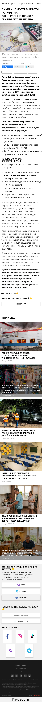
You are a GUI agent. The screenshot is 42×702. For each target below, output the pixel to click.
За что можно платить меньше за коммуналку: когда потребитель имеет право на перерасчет (19, 553)
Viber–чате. (22, 287)
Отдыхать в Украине (8, 4)
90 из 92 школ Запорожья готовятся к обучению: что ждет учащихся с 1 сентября (19, 475)
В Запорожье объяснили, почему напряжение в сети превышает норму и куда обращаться (19, 518)
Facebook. (25, 275)
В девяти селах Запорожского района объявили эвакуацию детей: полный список (18, 433)
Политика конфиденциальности (21, 671)
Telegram (22, 591)
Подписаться (23, 621)
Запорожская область (26, 4)
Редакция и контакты (21, 665)
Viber (15, 275)
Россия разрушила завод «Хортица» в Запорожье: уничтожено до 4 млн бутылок (18, 355)
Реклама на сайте (21, 668)
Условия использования (20, 663)
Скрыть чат (21, 304)
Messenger (23, 598)
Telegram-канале (17, 124)
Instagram (6, 275)
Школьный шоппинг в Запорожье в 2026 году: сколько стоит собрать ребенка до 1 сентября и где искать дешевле (20, 389)
